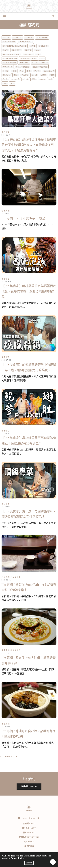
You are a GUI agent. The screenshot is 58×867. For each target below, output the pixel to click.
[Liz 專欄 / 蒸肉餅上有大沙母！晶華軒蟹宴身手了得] (29, 626)
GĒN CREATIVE (25, 42)
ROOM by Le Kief (28, 58)
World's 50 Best (40, 63)
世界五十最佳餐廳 (22, 67)
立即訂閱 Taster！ (29, 786)
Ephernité (42, 38)
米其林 (25, 79)
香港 (12, 83)
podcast (28, 54)
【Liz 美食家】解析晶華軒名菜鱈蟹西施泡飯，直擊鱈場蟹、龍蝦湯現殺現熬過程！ (29, 291)
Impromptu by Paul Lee (14, 46)
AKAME (6, 38)
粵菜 (34, 79)
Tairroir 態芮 (9, 63)
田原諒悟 (15, 79)
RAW (38, 54)
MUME (28, 50)
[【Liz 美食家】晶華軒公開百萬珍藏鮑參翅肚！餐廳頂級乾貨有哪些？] (29, 407)
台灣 (14, 71)
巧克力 (37, 71)
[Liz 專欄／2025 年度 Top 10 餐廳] (29, 187)
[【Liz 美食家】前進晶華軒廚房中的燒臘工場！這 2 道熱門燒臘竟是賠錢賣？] (29, 333)
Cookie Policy (17, 858)
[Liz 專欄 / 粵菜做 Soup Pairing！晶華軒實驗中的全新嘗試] (29, 553)
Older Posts (10, 756)
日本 (15, 75)
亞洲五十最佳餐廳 (40, 67)
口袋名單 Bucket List (29, 837)
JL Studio (43, 46)
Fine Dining (9, 42)
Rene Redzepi (10, 58)
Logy (5, 50)
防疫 (50, 79)
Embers (29, 38)
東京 (52, 75)
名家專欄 (6, 210)
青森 (5, 83)
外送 (28, 71)
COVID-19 (17, 38)
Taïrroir (24, 63)
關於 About (29, 841)
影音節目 (6, 132)
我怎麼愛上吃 (49, 71)
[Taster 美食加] (29, 6)
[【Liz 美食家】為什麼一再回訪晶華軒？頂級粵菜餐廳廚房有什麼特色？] (29, 480)
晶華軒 (43, 75)
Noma (37, 50)
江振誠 (5, 79)
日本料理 (24, 75)
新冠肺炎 (6, 75)
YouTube (7, 67)
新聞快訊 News (29, 823)
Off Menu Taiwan (11, 54)
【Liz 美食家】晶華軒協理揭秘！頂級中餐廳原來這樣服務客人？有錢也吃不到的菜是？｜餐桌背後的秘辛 (29, 144)
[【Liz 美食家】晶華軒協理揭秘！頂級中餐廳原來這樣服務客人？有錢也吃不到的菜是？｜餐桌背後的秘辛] (29, 108)
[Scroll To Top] (53, 862)
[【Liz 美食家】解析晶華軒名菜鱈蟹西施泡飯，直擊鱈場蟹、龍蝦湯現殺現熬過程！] (29, 255)
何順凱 (5, 71)
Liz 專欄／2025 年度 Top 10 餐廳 (23, 218)
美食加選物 (29, 846)
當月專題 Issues (29, 828)
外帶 (21, 71)
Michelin (16, 50)
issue (32, 46)
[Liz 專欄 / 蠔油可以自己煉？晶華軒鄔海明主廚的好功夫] (29, 700)
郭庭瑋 (42, 79)
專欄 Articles (29, 832)
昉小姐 (34, 75)
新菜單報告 (16, 577)
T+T (42, 58)
